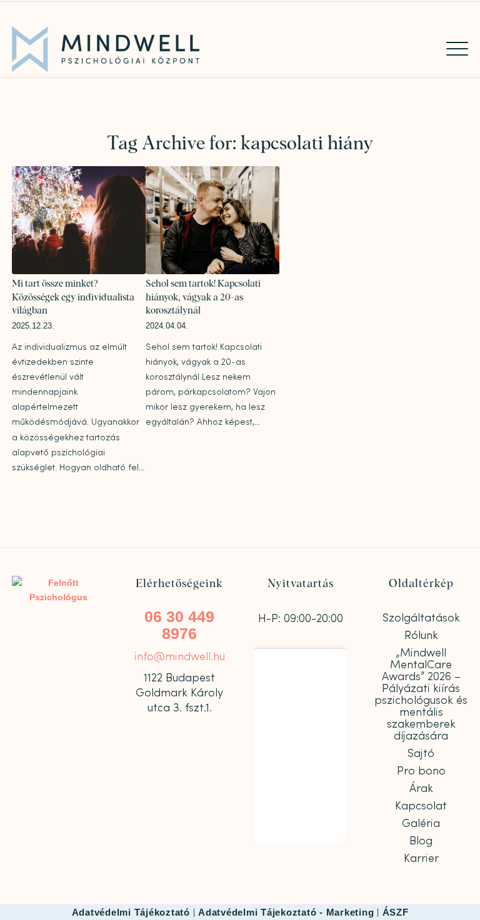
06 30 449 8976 (179, 625)
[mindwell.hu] (105, 49)
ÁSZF (395, 912)
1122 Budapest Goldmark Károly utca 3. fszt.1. (179, 693)
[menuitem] (451, 49)
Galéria (421, 823)
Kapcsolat (421, 806)
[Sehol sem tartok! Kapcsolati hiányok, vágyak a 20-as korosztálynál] (212, 220)
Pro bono (421, 771)
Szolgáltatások (421, 618)
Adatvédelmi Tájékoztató (131, 912)
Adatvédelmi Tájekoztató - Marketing (286, 912)
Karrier (421, 858)
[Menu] (451, 49)
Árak (421, 788)
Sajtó (421, 753)
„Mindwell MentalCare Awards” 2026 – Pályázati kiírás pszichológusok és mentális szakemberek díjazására (421, 694)
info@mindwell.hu (179, 656)
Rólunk (421, 635)
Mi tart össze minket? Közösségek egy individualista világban (73, 297)
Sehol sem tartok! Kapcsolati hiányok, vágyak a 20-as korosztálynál (203, 297)
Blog (420, 841)
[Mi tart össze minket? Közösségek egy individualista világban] (79, 220)
